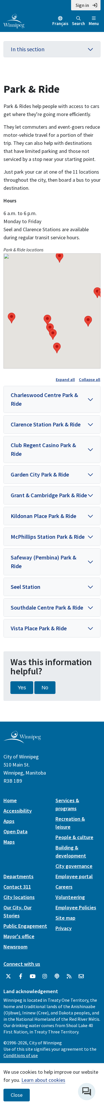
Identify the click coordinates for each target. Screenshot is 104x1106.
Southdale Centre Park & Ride (47, 607)
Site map (65, 918)
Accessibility (17, 810)
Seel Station (25, 586)
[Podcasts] (57, 976)
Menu (94, 23)
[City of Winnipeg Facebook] (20, 976)
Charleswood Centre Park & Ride (44, 399)
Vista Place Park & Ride (39, 628)
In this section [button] (27, 49)
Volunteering (70, 897)
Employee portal (74, 876)
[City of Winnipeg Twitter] (8, 976)
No (45, 687)
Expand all (65, 379)
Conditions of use (20, 1055)
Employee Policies (75, 907)
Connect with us (21, 964)
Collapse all (89, 379)
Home (10, 800)
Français (60, 23)
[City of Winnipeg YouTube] (33, 976)
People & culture (74, 837)
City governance (73, 866)
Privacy (63, 928)
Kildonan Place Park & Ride (43, 515)
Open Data (15, 831)
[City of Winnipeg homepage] (22, 741)
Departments (18, 876)
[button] (11, 318)
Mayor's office (18, 936)
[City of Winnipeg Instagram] (45, 976)
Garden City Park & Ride (40, 474)
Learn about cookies (43, 1080)
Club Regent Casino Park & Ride (43, 449)
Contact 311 (17, 886)
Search (78, 23)
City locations (19, 897)
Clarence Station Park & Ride (46, 424)
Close (17, 1095)
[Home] (13, 20)
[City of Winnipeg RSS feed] (69, 976)
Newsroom (15, 946)
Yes (22, 687)
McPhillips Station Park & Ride (48, 536)
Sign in (82, 5)
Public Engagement (25, 926)
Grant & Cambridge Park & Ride (49, 495)
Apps (8, 821)
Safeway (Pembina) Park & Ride (43, 562)
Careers (64, 886)
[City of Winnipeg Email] (81, 976)
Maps (9, 841)
